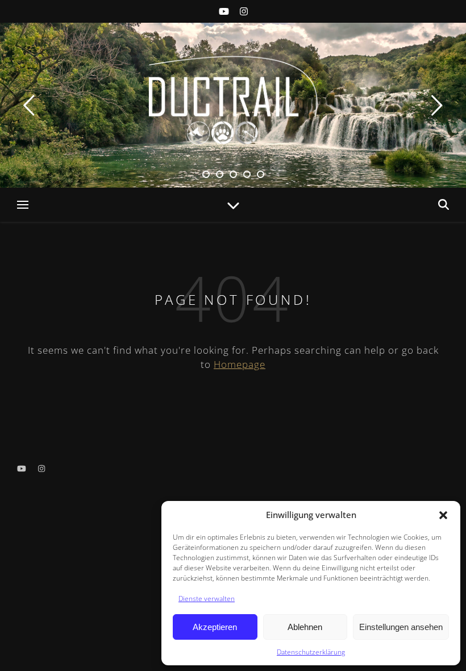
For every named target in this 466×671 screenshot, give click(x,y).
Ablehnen (305, 627)
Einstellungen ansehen (401, 627)
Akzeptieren (215, 627)
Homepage (239, 364)
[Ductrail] (233, 99)
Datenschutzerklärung (311, 652)
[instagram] (244, 11)
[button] (443, 515)
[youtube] (225, 11)
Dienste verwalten (206, 598)
